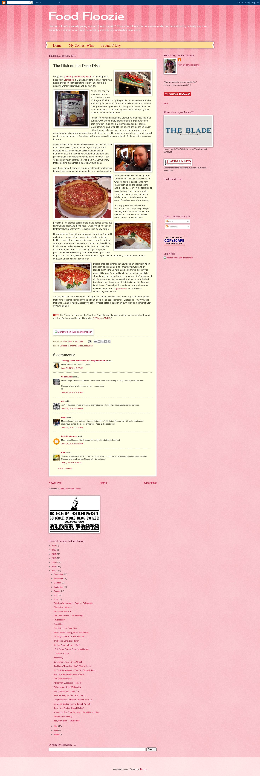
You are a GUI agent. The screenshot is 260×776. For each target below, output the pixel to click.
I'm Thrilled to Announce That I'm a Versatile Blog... (75, 670)
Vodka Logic (67, 377)
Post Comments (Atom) (70, 489)
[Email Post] (89, 341)
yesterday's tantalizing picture (78, 77)
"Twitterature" (59, 620)
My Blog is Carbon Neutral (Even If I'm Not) (72, 704)
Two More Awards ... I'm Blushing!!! (68, 616)
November (58, 578)
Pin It (166, 104)
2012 (54, 562)
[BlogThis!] (99, 341)
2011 (54, 567)
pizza (81, 346)
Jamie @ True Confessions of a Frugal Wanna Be (84, 361)
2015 (54, 550)
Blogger (143, 769)
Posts (170, 221)
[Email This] (95, 341)
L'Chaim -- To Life (102, 318)
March (57, 734)
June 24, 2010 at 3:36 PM (72, 444)
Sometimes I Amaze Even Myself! (68, 662)
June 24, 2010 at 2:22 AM (72, 368)
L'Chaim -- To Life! (61, 653)
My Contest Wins (81, 45)
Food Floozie (86, 15)
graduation (121, 288)
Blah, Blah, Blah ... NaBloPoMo (67, 721)
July (56, 595)
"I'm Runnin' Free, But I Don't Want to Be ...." (72, 666)
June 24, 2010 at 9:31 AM (72, 428)
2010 (54, 571)
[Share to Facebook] (105, 341)
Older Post (150, 482)
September (59, 587)
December (58, 574)
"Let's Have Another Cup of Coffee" (69, 708)
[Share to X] (102, 341)
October (58, 583)
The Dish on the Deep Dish (65, 628)
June (56, 600)
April (56, 730)
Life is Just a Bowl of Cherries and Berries (71, 649)
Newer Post (55, 482)
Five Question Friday (63, 679)
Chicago (63, 346)
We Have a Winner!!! (62, 611)
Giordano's (69, 80)
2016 (54, 545)
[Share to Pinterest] (109, 341)
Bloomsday (58, 658)
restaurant (88, 346)
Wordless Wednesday (63, 716)
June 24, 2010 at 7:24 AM (72, 409)
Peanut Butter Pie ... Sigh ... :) (66, 691)
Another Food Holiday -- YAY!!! (67, 645)
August (57, 591)
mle (63, 401)
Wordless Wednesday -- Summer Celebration (73, 603)
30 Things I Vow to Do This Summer (69, 637)
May (56, 726)
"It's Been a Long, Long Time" (66, 641)
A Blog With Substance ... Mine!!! (67, 683)
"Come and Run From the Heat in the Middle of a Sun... (77, 712)
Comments (173, 227)
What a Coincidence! (62, 607)
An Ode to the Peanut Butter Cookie (69, 674)
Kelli (63, 453)
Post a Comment (65, 468)
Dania (64, 417)
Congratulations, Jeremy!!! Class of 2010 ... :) (73, 700)
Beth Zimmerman (69, 436)
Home (57, 45)
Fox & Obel (58, 624)
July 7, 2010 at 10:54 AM (71, 463)
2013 (54, 558)
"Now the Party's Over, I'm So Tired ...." (70, 695)
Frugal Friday (111, 45)
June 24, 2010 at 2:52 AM (72, 392)
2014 (54, 554)
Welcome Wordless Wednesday (67, 687)
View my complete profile (188, 65)
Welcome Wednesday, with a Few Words (71, 632)
